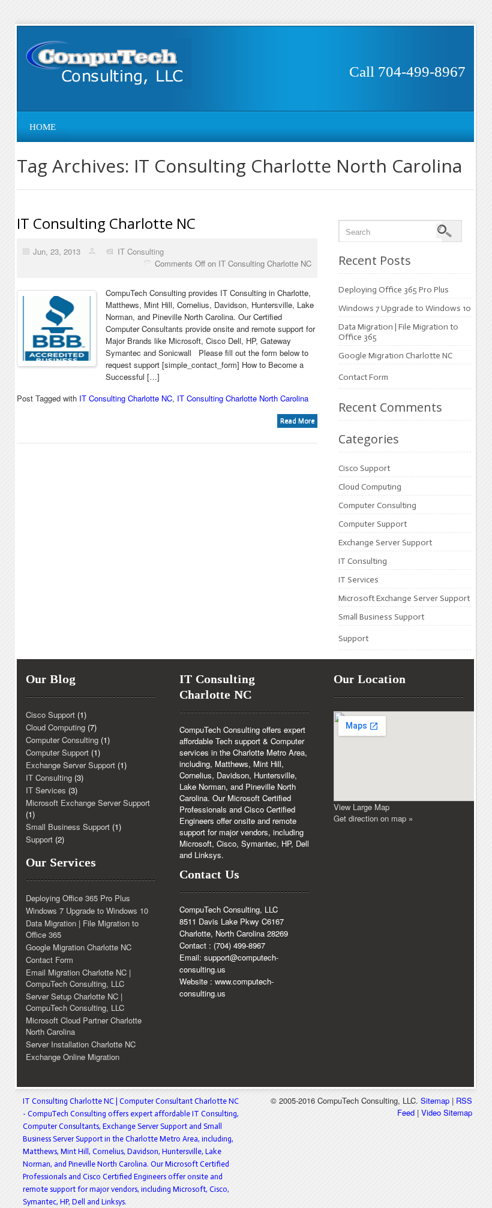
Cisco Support (364, 468)
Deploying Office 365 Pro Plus (393, 290)
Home (42, 127)
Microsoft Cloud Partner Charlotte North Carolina (84, 1025)
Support (353, 638)
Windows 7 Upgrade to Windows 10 (404, 308)
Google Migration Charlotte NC (395, 356)
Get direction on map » (373, 818)
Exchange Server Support (385, 542)
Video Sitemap (446, 1112)
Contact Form (363, 377)
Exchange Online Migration (72, 1056)
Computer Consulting (377, 505)
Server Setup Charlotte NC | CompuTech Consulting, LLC (75, 1001)
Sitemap (435, 1100)
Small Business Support (381, 617)
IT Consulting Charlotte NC (106, 223)
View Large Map (361, 807)
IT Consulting (141, 251)
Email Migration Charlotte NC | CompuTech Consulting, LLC (78, 978)
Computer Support (372, 524)
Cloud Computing (369, 487)
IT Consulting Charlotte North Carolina (242, 398)
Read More (297, 420)
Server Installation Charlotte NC (81, 1044)
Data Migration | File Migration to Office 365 (82, 928)
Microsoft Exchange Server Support (404, 598)
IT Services (358, 580)
